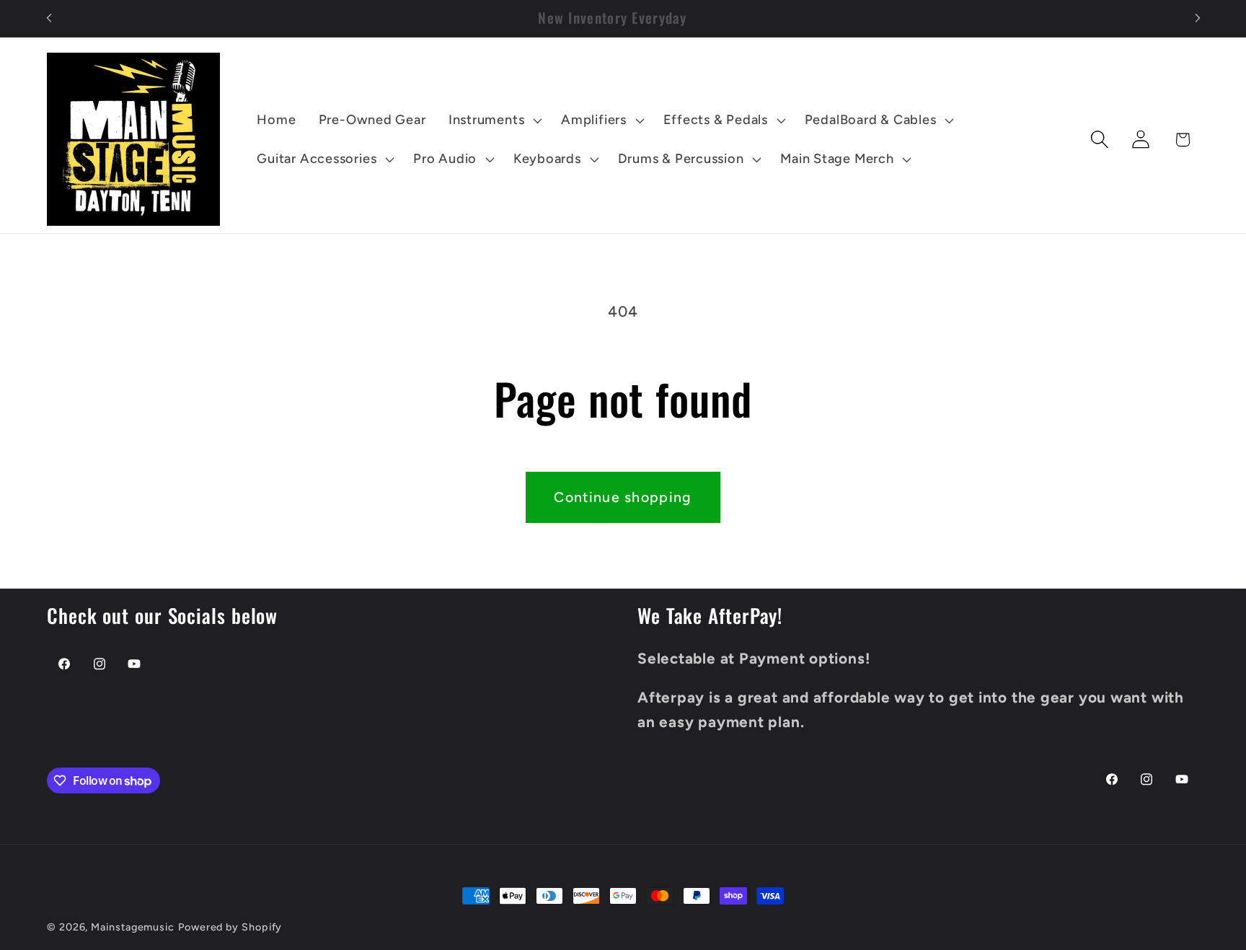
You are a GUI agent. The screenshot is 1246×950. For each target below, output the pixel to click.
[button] (493, 120)
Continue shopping (623, 497)
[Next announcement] (1198, 18)
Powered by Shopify (230, 926)
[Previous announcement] (49, 18)
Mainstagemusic (132, 926)
